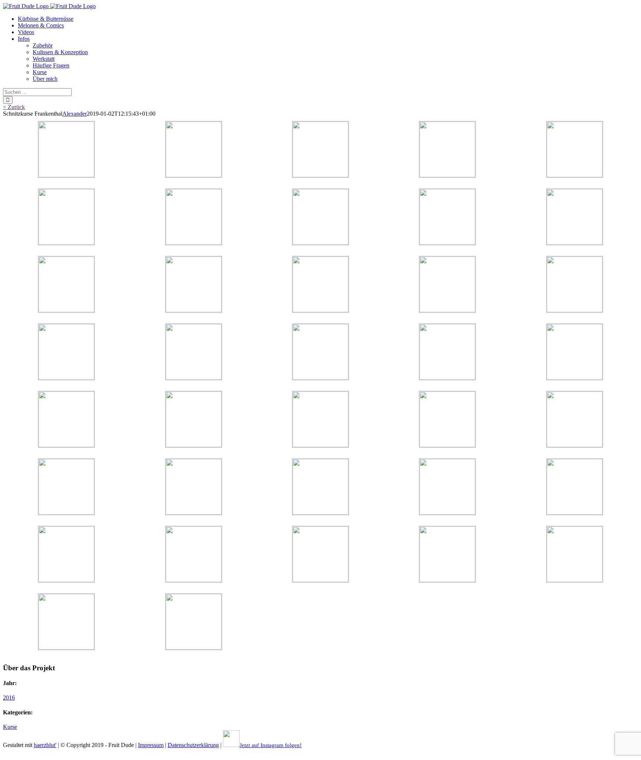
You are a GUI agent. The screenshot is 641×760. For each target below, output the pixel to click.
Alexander (74, 113)
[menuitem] (45, 19)
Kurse (10, 727)
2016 (9, 697)
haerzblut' (45, 745)
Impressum (151, 745)
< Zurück (14, 107)
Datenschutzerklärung (193, 745)
